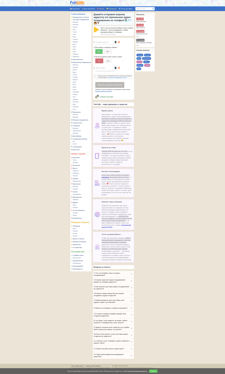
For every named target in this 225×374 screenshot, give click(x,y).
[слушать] (96, 29)
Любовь (101, 9)
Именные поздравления (80, 120)
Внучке (75, 70)
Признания (76, 157)
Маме (74, 37)
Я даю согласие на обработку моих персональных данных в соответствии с (115, 76)
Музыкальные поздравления (82, 62)
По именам (76, 165)
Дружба (75, 202)
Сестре (75, 32)
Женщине (75, 22)
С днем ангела (77, 123)
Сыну (74, 29)
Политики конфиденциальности (103, 91)
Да (99, 51)
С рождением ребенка (80, 139)
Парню (75, 215)
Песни (74, 160)
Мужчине (75, 24)
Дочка (75, 144)
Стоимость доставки (106, 97)
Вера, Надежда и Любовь (144, 42)
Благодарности (78, 269)
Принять (153, 371)
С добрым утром (78, 255)
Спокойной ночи (78, 261)
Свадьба (75, 178)
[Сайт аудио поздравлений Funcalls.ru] (77, 3)
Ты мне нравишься (79, 210)
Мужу (74, 51)
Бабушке (75, 42)
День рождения (89, 9)
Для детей (76, 150)
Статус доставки (126, 9)
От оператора (77, 247)
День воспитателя (141, 34)
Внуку (74, 72)
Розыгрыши (112, 9)
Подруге (75, 39)
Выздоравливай (78, 266)
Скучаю (75, 192)
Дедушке (75, 99)
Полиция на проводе (79, 241)
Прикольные (77, 112)
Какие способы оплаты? (93, 366)
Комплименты (77, 218)
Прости (75, 168)
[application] (97, 30)
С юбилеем (76, 126)
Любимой (75, 54)
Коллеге (75, 94)
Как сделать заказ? (77, 366)
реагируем (105, 177)
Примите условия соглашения (109, 85)
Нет (108, 51)
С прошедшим (77, 147)
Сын (74, 141)
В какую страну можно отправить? (82, 368)
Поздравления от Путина (81, 17)
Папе (74, 34)
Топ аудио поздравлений (81, 19)
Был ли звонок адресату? (103, 368)
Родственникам (78, 59)
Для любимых (77, 136)
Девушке (75, 162)
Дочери (75, 27)
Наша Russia (77, 244)
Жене (74, 49)
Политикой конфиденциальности (117, 77)
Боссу (74, 109)
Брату (74, 44)
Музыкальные (77, 131)
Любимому (76, 56)
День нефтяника (141, 21)
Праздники (76, 9)
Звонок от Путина (78, 239)
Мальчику (75, 102)
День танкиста (140, 27)
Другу (74, 47)
